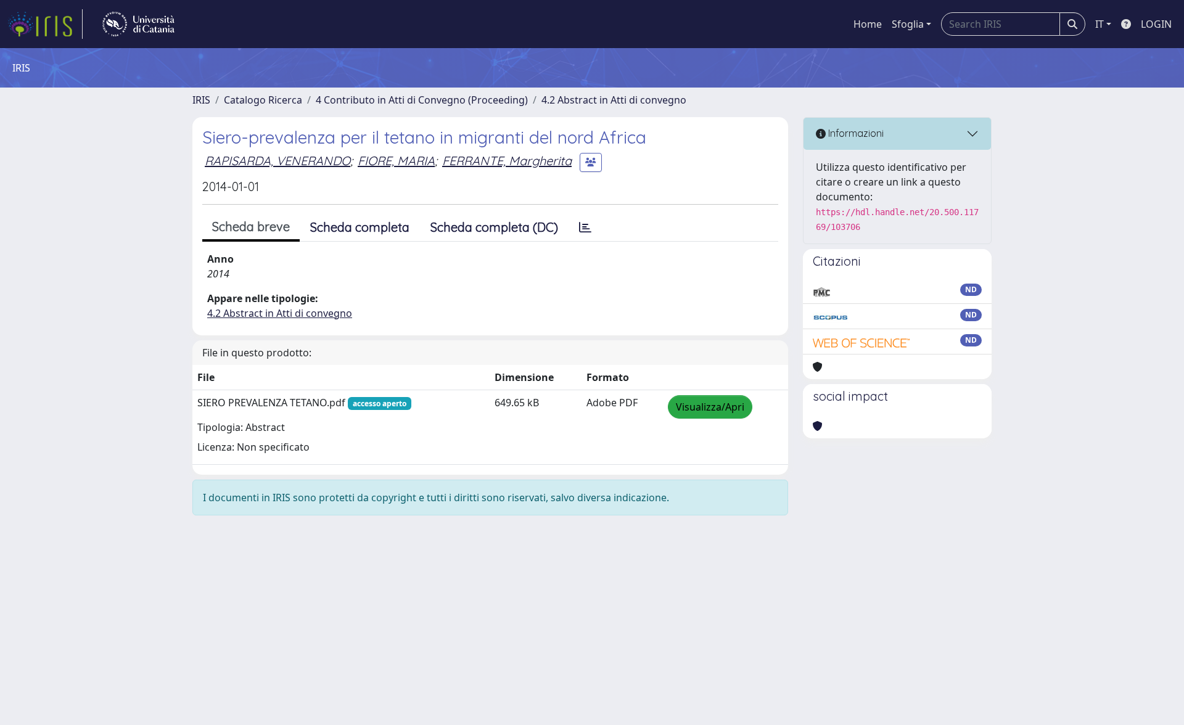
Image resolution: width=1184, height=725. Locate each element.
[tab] (585, 227)
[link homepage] (45, 24)
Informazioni (855, 133)
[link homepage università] (138, 24)
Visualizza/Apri (710, 407)
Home (867, 24)
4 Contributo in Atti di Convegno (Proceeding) (422, 100)
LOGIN (1156, 24)
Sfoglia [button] (908, 24)
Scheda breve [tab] (251, 226)
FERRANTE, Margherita (507, 160)
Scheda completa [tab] (359, 227)
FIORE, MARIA (396, 160)
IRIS (201, 100)
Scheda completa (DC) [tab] (494, 227)
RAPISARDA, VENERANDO (277, 160)
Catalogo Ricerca (263, 100)
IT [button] (1099, 24)
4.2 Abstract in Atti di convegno (613, 100)
